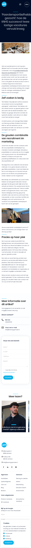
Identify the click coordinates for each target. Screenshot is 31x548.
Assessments (20, 490)
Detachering (19, 484)
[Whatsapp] (20, 4)
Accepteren (8, 542)
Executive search (21, 487)
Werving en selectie (22, 478)
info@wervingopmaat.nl (10, 462)
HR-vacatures (5, 502)
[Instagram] (12, 467)
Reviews (3, 490)
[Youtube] (16, 467)
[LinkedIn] (8, 467)
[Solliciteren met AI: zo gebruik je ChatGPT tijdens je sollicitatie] (14, 416)
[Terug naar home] (4, 4)
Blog (2, 487)
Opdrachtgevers (6, 481)
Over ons (3, 484)
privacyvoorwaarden (9, 372)
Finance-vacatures (6, 499)
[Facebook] (3, 467)
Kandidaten (4, 478)
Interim (18, 481)
